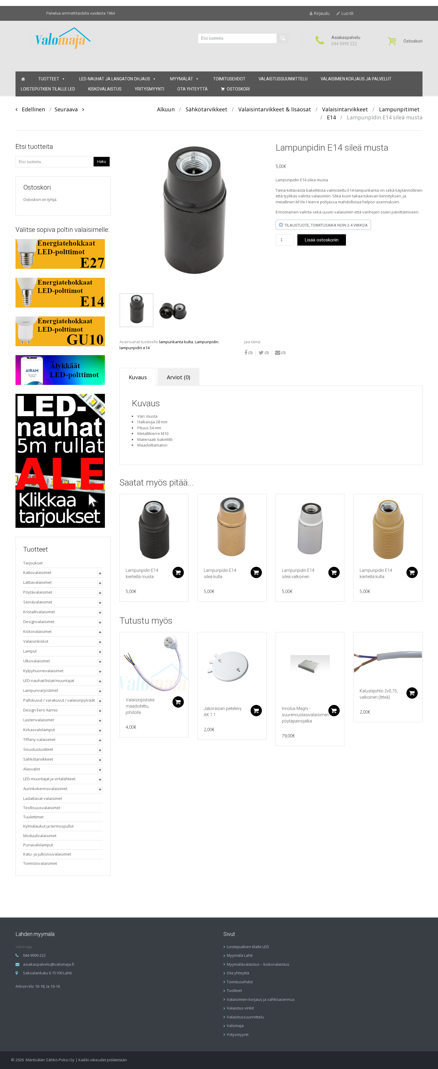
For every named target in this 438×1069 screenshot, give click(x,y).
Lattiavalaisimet (37, 582)
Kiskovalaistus (105, 89)
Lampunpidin (206, 341)
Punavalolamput (38, 845)
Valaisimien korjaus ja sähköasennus (261, 999)
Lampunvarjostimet (40, 690)
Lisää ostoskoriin (321, 240)
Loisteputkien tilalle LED (48, 89)
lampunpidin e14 (134, 347)
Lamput (30, 651)
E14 (331, 117)
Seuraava (68, 109)
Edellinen (31, 109)
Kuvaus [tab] (138, 377)
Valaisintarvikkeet (345, 109)
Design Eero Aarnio (40, 710)
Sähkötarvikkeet (206, 109)
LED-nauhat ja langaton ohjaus (114, 79)
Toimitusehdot (229, 79)
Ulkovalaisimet (36, 661)
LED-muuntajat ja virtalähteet (49, 778)
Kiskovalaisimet (37, 631)
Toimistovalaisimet (40, 863)
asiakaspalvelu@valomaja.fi (48, 964)
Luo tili (347, 13)
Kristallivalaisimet (39, 611)
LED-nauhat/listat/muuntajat (48, 680)
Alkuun (166, 109)
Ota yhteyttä (192, 89)
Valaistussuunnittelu (283, 79)
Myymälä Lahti (240, 955)
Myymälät (181, 79)
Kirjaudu (322, 13)
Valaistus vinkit (240, 1008)
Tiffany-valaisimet (39, 739)
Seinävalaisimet (37, 602)
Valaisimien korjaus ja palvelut (356, 79)
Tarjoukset (33, 563)
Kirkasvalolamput (39, 729)
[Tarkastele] (154, 528)
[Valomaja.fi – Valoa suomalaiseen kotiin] (63, 37)
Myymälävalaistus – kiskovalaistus (258, 964)
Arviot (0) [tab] (178, 377)
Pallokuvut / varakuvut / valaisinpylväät (59, 700)
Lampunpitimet (399, 109)
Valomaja (235, 1025)
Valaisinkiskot (35, 641)
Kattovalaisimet (37, 572)
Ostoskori (238, 89)
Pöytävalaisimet (37, 592)
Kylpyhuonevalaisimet (43, 670)
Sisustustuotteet (38, 749)
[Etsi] (282, 38)
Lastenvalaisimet (38, 719)
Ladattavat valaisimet (42, 798)
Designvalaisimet (38, 621)
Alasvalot (31, 769)
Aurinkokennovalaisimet (45, 788)
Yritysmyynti (149, 89)
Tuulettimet (33, 817)
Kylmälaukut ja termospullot (48, 826)
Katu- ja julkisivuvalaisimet (47, 854)
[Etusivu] (23, 79)
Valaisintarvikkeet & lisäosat (274, 109)
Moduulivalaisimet (39, 835)
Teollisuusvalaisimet (41, 807)
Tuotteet (48, 79)
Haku (101, 161)
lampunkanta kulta (176, 341)
